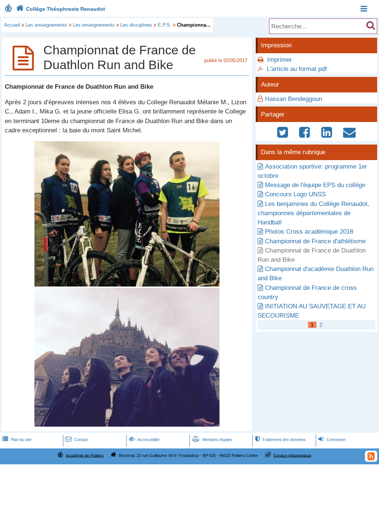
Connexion (331, 439)
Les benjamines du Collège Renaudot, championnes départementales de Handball (313, 213)
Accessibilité (144, 439)
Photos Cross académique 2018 (309, 231)
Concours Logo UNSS (295, 194)
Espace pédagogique (292, 455)
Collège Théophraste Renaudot (60, 9)
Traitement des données (280, 439)
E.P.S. (164, 25)
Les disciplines (136, 25)
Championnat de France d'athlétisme (315, 241)
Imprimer (279, 59)
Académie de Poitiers (85, 455)
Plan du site (16, 439)
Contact (77, 439)
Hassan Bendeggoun (293, 98)
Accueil (12, 25)
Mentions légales (212, 439)
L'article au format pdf (297, 68)
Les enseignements (46, 25)
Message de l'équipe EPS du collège (315, 185)
